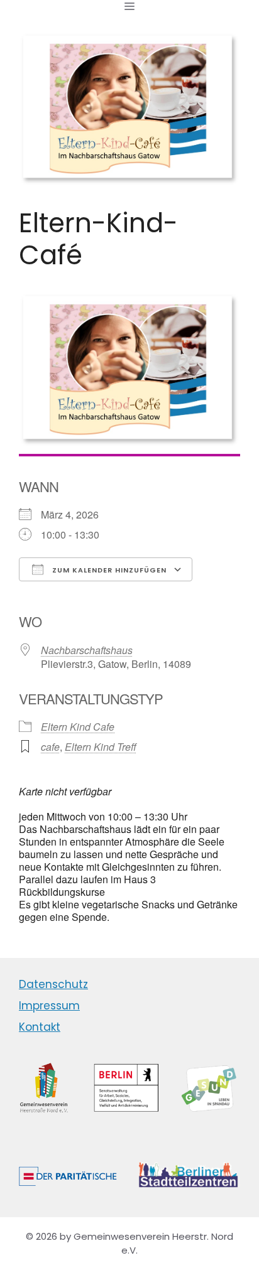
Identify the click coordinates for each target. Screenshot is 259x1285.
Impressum (49, 1005)
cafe (50, 746)
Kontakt (39, 1027)
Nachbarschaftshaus (87, 650)
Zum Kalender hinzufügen (108, 570)
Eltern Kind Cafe (77, 726)
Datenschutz (53, 984)
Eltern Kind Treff (100, 746)
